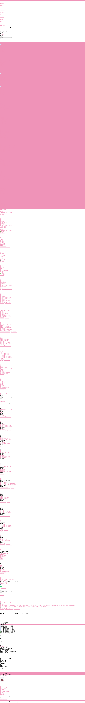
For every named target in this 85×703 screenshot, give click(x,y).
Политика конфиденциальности (7, 98)
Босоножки (2, 48)
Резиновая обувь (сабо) (5, 60)
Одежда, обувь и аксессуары (6, 102)
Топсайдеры (3, 69)
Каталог (2, 101)
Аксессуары (2, 196)
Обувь (1, 103)
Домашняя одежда (4, 78)
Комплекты (2, 80)
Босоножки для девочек (5, 111)
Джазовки (2, 52)
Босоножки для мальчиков (6, 298)
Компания (2, 205)
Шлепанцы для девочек (5, 181)
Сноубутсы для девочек (5, 164)
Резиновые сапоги (4, 61)
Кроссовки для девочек (5, 128)
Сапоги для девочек (4, 153)
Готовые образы (3, 96)
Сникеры (2, 66)
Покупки (2, 91)
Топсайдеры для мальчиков (6, 170)
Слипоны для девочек (5, 158)
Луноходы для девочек (5, 134)
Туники (1, 85)
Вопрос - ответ (3, 93)
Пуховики (2, 84)
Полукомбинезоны (4, 193)
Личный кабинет (3, 583)
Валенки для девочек (5, 118)
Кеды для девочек (4, 312)
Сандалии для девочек (5, 150)
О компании (3, 685)
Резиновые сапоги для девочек (7, 147)
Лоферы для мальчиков (5, 132)
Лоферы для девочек (4, 131)
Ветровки (2, 76)
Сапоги (1, 63)
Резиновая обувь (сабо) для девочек (8, 144)
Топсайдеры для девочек (5, 169)
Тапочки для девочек (4, 167)
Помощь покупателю (4, 92)
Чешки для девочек (4, 178)
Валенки (2, 51)
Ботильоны (2, 49)
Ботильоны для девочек (5, 113)
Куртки (1, 82)
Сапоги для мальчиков (5, 154)
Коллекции (2, 95)
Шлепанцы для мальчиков (6, 182)
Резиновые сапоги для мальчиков (7, 148)
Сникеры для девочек (5, 161)
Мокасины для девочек (5, 137)
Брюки (1, 75)
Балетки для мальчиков (5, 109)
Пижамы (2, 187)
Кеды (1, 54)
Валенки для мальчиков (5, 119)
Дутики (1, 53)
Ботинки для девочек (5, 115)
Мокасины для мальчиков (5, 138)
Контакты (2, 197)
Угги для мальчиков (4, 176)
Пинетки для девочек (5, 140)
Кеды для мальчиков (4, 126)
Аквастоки (2, 46)
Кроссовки (2, 55)
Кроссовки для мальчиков (6, 129)
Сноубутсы (2, 67)
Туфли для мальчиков (5, 173)
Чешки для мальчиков (5, 179)
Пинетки (2, 58)
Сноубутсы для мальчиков (5, 165)
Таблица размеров (4, 641)
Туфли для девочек (4, 172)
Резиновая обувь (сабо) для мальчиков (8, 145)
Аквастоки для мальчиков (5, 106)
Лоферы (2, 130)
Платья (1, 83)
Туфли (1, 171)
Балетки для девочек (4, 108)
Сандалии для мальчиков (5, 151)
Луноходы (2, 56)
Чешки (1, 71)
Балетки (2, 47)
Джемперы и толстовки (5, 77)
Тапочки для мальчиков (5, 168)
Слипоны (2, 65)
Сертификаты (3, 99)
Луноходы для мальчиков (5, 135)
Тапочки (2, 68)
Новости (2, 206)
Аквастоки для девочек (5, 105)
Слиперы (2, 64)
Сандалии (2, 62)
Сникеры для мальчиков (5, 162)
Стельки (2, 88)
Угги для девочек (4, 175)
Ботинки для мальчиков (5, 116)
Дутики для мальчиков (5, 124)
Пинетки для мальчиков (5, 327)
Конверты (2, 81)
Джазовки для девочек (5, 121)
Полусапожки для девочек (6, 142)
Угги (1, 70)
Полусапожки (3, 59)
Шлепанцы (2, 72)
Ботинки (2, 50)
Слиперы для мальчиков (5, 156)
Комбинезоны (3, 79)
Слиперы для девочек (5, 155)
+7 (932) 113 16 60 (3, 582)
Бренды (2, 94)
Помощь (2, 198)
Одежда (2, 214)
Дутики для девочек (4, 123)
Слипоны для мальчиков (5, 159)
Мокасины (2, 57)
